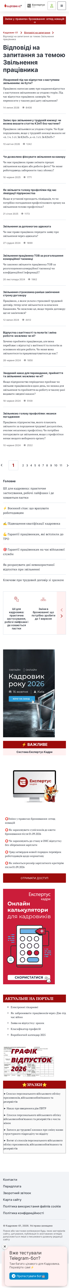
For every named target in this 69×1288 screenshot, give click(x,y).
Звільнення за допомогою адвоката (27, 226)
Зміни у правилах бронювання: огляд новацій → (34, 20)
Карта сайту (12, 1200)
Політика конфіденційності (23, 1213)
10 (55, 465)
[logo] (13, 6)
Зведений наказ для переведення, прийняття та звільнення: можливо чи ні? (33, 374)
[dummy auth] (52, 6)
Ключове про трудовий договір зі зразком (33, 580)
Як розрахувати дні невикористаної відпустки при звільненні (29, 567)
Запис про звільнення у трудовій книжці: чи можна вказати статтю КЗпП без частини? (32, 122)
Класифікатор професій (26, 1029)
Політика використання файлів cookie (32, 1206)
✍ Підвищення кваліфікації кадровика (31, 523)
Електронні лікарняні (24, 1007)
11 (61, 465)
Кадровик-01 (11, 32)
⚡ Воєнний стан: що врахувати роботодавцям (26, 510)
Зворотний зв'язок (17, 1193)
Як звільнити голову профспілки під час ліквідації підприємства (29, 191)
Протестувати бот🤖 (31, 1276)
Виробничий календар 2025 (28, 1035)
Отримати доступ (34, 878)
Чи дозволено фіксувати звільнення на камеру (34, 156)
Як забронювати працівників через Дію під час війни (38, 1015)
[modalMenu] (62, 6)
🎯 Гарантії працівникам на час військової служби (34, 551)
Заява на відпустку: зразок (27, 1023)
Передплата (12, 1186)
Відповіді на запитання (37, 32)
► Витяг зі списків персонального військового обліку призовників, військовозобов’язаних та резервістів (33, 1144)
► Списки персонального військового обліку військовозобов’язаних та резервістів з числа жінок (32, 1119)
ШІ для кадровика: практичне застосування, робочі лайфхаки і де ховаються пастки (28, 493)
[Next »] (66, 465)
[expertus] (35, 5)
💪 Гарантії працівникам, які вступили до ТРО (33, 536)
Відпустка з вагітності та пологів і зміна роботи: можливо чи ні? (29, 334)
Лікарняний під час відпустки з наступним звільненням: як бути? (31, 81)
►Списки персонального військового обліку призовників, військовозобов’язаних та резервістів (31, 1097)
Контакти (10, 1179)
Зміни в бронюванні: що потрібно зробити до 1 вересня (43, 613)
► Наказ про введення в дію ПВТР (24, 1108)
